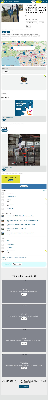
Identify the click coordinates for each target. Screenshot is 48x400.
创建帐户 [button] (39, 1)
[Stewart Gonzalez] (4, 197)
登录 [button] (34, 1)
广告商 (14, 257)
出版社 (7, 257)
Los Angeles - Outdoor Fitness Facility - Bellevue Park (20, 233)
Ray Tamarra (10, 204)
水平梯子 (8, 31)
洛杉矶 (42, 23)
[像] (3, 39)
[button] (44, 60)
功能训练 (36, 34)
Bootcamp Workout (13, 35)
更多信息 (11, 180)
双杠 (5, 31)
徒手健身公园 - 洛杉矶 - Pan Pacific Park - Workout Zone (21, 224)
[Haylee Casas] (4, 193)
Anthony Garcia (24, 83)
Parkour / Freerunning (5, 35)
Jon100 (9, 199)
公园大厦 (10, 257)
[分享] (8, 39)
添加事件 (6, 71)
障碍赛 (19, 35)
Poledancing (32, 34)
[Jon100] (4, 200)
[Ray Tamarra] (4, 204)
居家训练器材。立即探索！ (8, 167)
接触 (23, 257)
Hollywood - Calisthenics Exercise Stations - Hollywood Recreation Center (24, 47)
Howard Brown (10, 244)
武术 (29, 35)
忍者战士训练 (26, 34)
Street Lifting (35, 35)
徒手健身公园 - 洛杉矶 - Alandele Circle (16, 228)
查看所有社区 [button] (24, 386)
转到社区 (24, 294)
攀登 (31, 35)
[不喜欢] (5, 39)
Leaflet (3, 65)
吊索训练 (21, 34)
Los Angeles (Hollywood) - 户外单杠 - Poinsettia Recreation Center (23, 220)
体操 (39, 35)
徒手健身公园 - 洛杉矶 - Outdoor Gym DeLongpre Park (20, 215)
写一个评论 (4, 130)
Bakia (8, 240)
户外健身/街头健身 (9, 34)
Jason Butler (10, 208)
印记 (25, 257)
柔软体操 (3, 34)
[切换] (44, 53)
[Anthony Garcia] (24, 79)
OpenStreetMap (7, 65)
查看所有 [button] (44, 190)
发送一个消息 (17, 264)
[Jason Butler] (4, 209)
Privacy (20, 257)
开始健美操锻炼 (24, 186)
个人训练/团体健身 (24, 35)
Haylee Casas (10, 193)
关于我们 (3, 257)
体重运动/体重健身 (16, 34)
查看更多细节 (4, 93)
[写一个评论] (11, 39)
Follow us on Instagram (7, 117)
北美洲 (35, 19)
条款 (17, 257)
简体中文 (4, 259)
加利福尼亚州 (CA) (32, 23)
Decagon (9, 247)
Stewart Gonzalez (11, 196)
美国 (28, 19)
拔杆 (2, 31)
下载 (4, 119)
